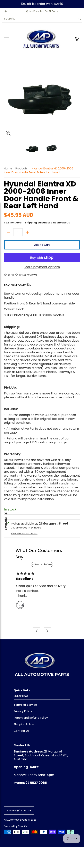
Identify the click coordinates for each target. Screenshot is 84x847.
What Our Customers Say (39, 553)
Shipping (31, 222)
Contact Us (21, 731)
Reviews (6, 523)
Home (8, 168)
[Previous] (6, 99)
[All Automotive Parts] (41, 38)
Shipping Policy (24, 724)
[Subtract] (8, 232)
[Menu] (6, 39)
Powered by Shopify (15, 826)
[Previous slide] (36, 630)
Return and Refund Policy (31, 718)
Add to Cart (42, 245)
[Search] (80, 18)
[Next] (77, 99)
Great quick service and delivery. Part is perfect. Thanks (41, 591)
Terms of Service (25, 705)
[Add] (27, 232)
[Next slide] (47, 630)
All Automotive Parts (15, 819)
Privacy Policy (23, 711)
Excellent (24, 579)
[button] (76, 39)
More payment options (42, 267)
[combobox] (40, 18)
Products (21, 168)
